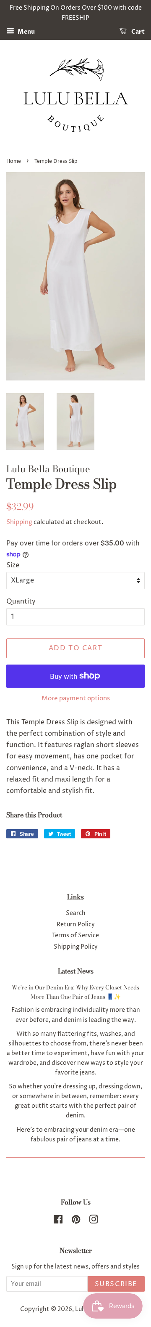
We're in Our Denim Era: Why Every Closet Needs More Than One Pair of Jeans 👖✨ (75, 992)
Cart (137, 32)
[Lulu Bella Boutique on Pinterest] (76, 1221)
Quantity (21, 601)
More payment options (76, 698)
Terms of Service (75, 935)
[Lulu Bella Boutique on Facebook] (58, 1221)
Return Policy (76, 924)
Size (12, 565)
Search (76, 913)
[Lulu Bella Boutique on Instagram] (93, 1221)
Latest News (76, 971)
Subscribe (116, 1284)
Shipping (19, 522)
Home (13, 161)
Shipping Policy (76, 947)
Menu (25, 32)
